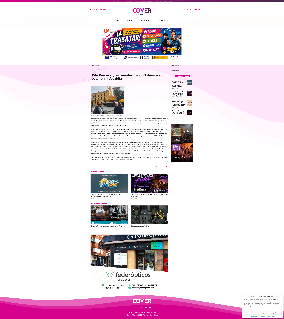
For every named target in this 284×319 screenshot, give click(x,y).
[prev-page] (91, 230)
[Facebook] (185, 10)
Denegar (263, 313)
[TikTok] (190, 10)
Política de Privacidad (265, 316)
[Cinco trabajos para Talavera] (149, 214)
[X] (160, 166)
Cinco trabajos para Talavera (140, 226)
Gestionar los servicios (252, 308)
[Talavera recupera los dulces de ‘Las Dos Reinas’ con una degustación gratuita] (189, 103)
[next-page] (94, 230)
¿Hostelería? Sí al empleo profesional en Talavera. (108, 226)
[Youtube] (196, 10)
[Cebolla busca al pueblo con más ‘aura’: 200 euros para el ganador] (149, 183)
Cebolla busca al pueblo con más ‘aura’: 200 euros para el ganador (177, 94)
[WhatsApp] (193, 10)
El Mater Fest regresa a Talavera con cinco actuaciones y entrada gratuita (105, 195)
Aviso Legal (274, 316)
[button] (281, 296)
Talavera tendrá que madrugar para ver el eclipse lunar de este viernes (178, 113)
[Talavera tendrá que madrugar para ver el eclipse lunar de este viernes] (189, 112)
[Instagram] (188, 10)
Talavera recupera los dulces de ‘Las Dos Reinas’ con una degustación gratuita (179, 103)
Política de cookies (254, 316)
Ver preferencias (275, 313)
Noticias (132, 192)
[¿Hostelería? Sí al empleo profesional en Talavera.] (109, 214)
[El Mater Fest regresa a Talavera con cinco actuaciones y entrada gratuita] (109, 183)
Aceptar (250, 313)
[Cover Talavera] (142, 301)
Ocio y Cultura (93, 192)
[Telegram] (166, 166)
